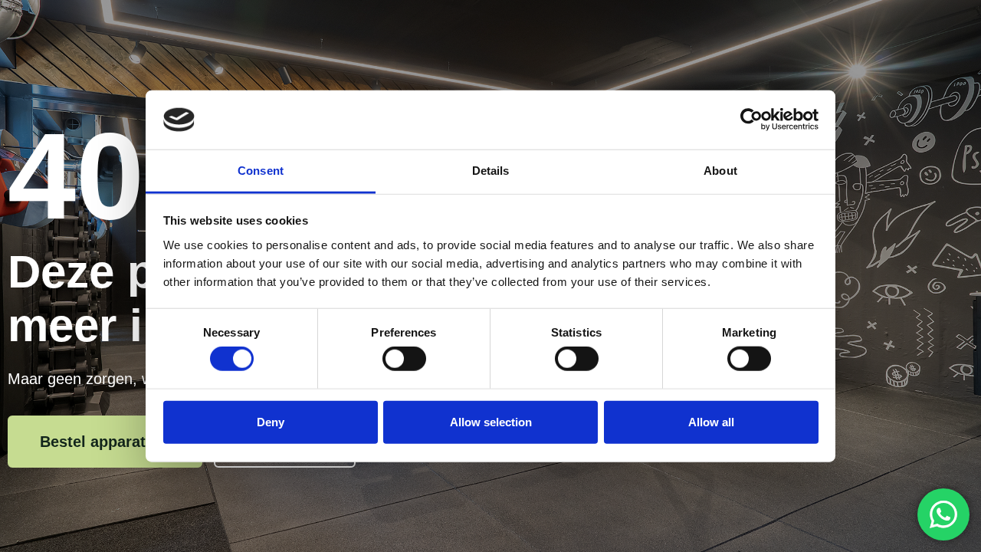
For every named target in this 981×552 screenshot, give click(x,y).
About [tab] (720, 170)
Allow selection (491, 421)
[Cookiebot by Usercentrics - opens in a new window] (751, 119)
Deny (270, 421)
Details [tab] (491, 170)
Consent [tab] (261, 170)
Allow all (711, 421)
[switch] (404, 359)
